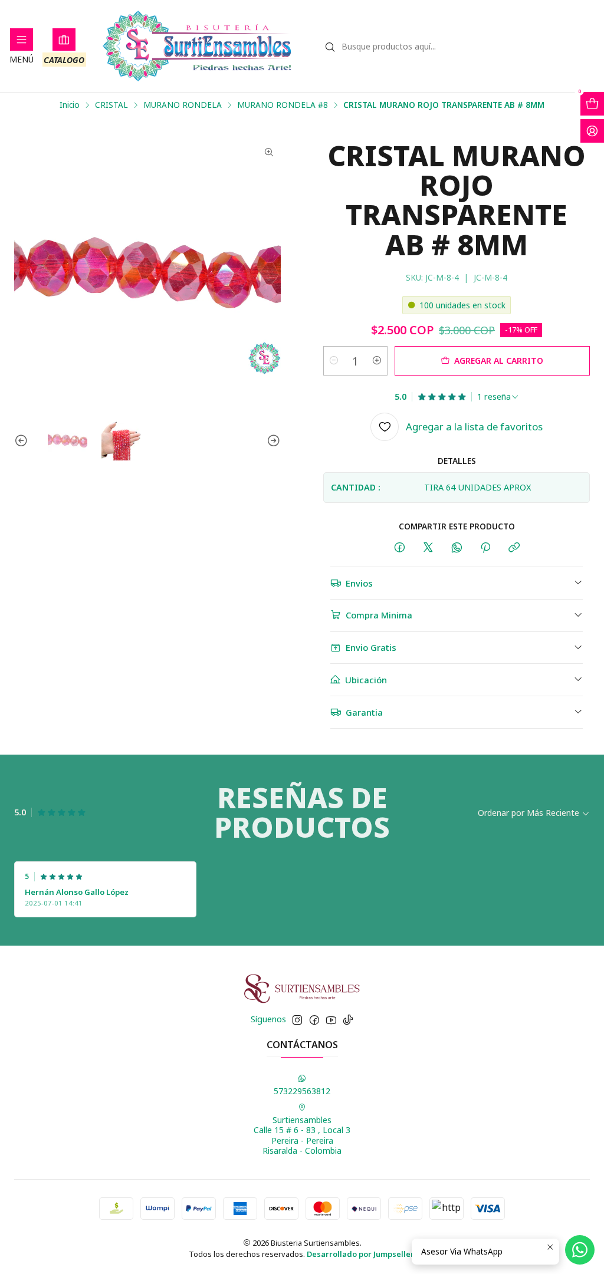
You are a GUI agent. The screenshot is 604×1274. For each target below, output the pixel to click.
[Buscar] (330, 47)
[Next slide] (272, 441)
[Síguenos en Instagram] (297, 1020)
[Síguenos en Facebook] (314, 1020)
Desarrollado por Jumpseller (360, 1254)
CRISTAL (111, 105)
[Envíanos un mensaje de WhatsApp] (580, 1250)
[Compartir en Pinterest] (485, 548)
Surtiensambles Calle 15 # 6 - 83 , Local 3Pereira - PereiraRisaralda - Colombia (302, 1135)
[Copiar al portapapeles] (514, 548)
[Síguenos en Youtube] (331, 1020)
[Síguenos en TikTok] (348, 1020)
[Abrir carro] (592, 104)
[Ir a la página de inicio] (197, 46)
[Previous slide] (23, 441)
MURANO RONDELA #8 (282, 105)
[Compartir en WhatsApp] (457, 548)
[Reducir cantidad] (334, 361)
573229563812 (302, 1091)
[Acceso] (592, 131)
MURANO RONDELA (182, 105)
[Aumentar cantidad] (377, 361)
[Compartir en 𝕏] (428, 548)
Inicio (70, 105)
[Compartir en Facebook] (399, 548)
